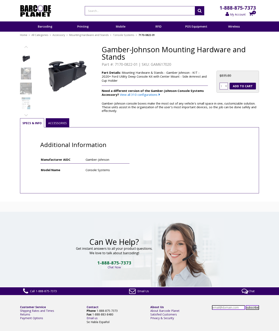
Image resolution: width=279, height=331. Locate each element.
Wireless (234, 26)
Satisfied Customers (163, 314)
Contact (92, 307)
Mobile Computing (121, 31)
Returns (25, 314)
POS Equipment (196, 26)
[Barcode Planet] (35, 10)
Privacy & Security (162, 318)
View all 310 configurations (138, 94)
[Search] (199, 10)
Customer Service (33, 307)
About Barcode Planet (165, 311)
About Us (157, 307)
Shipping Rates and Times (37, 311)
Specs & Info (32, 123)
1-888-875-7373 (238, 7)
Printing (83, 26)
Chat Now (114, 267)
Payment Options (31, 318)
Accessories (57, 123)
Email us (92, 318)
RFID (158, 26)
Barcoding (45, 26)
